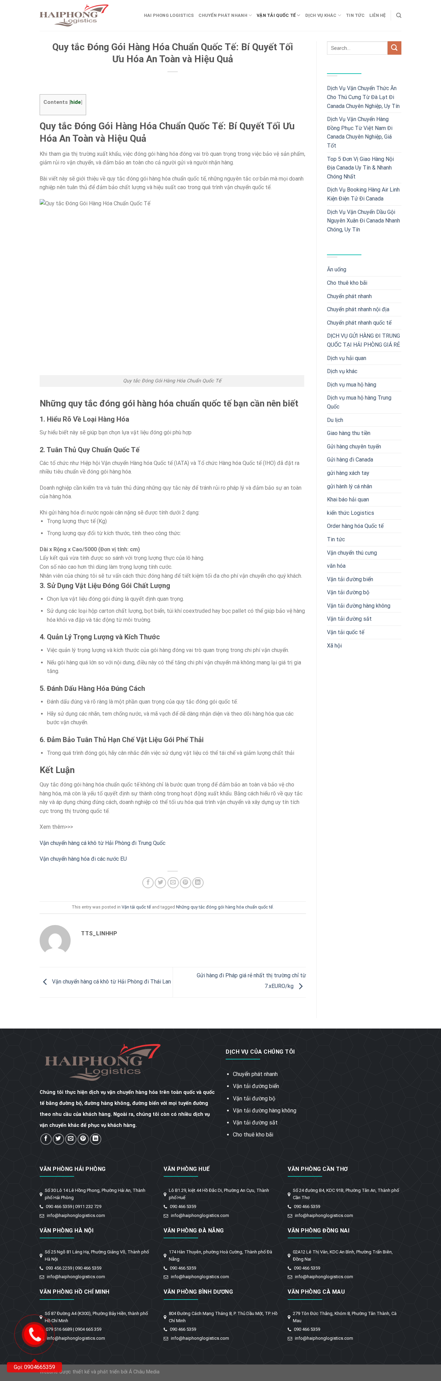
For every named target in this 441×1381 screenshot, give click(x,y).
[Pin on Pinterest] (185, 883)
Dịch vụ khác (321, 15)
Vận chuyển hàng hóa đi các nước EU (83, 859)
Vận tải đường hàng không (358, 605)
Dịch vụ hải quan (346, 358)
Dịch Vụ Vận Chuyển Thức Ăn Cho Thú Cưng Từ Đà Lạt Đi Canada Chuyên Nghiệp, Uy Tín (363, 97)
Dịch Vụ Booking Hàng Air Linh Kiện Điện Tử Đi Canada (363, 194)
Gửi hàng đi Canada (350, 459)
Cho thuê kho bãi (347, 283)
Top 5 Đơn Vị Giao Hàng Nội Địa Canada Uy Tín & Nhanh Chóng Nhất (360, 168)
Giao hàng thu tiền (348, 433)
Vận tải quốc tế (276, 15)
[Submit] (394, 48)
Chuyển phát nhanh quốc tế (359, 322)
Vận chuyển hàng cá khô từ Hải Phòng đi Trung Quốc (102, 843)
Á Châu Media (144, 1372)
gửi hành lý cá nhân (349, 486)
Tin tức (355, 15)
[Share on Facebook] (148, 883)
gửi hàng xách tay (348, 473)
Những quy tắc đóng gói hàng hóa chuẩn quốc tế (224, 907)
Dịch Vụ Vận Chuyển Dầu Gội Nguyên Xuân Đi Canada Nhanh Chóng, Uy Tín (363, 221)
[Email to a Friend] (173, 883)
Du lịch (335, 420)
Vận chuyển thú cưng (352, 553)
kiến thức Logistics (350, 513)
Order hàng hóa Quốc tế (355, 526)
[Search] (398, 15)
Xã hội (334, 645)
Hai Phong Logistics (169, 15)
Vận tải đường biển (350, 579)
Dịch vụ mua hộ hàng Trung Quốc (359, 402)
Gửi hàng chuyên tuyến (354, 446)
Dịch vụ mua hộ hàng (351, 384)
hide (75, 102)
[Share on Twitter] (160, 883)
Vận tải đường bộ (348, 592)
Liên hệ (377, 15)
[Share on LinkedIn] (198, 883)
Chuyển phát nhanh (222, 15)
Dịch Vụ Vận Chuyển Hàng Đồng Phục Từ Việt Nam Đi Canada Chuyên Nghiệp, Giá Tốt (359, 132)
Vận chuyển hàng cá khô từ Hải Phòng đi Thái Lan (111, 982)
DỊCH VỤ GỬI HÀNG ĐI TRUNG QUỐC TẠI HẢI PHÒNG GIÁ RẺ (363, 340)
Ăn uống (336, 269)
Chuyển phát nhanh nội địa (358, 309)
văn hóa (336, 566)
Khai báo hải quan (348, 499)
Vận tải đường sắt (349, 619)
